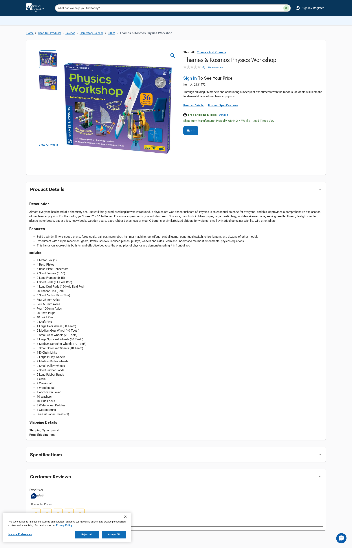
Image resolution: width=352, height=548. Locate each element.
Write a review (215, 67)
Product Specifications (223, 105)
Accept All (114, 534)
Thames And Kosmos (211, 52)
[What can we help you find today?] (286, 8)
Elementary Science (91, 33)
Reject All (86, 534)
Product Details (193, 105)
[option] (48, 62)
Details (223, 114)
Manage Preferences (20, 534)
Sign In (190, 78)
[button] (310, 8)
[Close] (125, 517)
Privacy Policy (64, 525)
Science (70, 33)
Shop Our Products (49, 33)
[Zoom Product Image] (173, 55)
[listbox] (48, 96)
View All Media (48, 144)
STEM (111, 33)
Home (30, 33)
